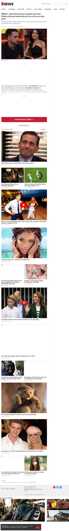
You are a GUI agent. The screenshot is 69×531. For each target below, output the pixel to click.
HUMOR (55, 9)
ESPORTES (28, 9)
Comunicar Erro (23, 125)
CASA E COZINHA (38, 9)
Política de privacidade (10, 488)
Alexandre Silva (21, 26)
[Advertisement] (24, 74)
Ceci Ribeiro (23, 482)
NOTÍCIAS (3, 9)
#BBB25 (5, 482)
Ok (37, 527)
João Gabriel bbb (31, 482)
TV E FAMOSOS (11, 9)
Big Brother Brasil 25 (13, 482)
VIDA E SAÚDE (21, 9)
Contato (3, 488)
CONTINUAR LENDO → (24, 120)
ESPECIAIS (62, 9)
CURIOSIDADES (47, 9)
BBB (4, 480)
